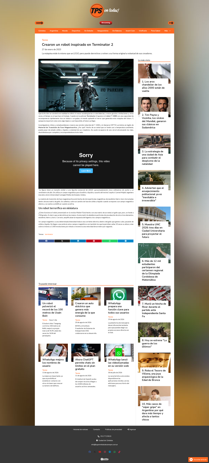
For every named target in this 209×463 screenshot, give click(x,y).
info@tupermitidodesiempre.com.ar (104, 444)
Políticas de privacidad (113, 429)
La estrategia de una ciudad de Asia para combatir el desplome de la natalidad (152, 158)
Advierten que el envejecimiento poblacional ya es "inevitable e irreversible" (153, 194)
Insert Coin (130, 31)
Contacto (96, 429)
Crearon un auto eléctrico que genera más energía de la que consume (85, 310)
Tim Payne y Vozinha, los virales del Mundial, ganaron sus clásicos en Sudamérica (154, 121)
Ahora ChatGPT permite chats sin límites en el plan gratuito (85, 364)
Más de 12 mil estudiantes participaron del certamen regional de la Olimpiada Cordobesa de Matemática (152, 270)
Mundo (65, 31)
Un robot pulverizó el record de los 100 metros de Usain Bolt (52, 310)
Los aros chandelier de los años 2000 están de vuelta (153, 86)
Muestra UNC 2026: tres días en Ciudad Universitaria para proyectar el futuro (153, 231)
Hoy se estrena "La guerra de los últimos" (154, 343)
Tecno (45, 40)
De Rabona (117, 31)
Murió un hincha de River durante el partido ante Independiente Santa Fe (154, 310)
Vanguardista (102, 31)
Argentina (54, 31)
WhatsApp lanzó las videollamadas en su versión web (118, 363)
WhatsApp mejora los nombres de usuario (53, 363)
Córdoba (42, 31)
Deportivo (76, 31)
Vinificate (143, 31)
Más (166, 31)
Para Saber (155, 31)
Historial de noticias (80, 429)
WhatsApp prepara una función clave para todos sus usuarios (118, 308)
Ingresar (132, 429)
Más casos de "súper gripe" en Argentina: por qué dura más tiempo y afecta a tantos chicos (152, 411)
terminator (49, 234)
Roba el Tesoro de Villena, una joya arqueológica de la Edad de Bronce (154, 375)
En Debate (88, 31)
